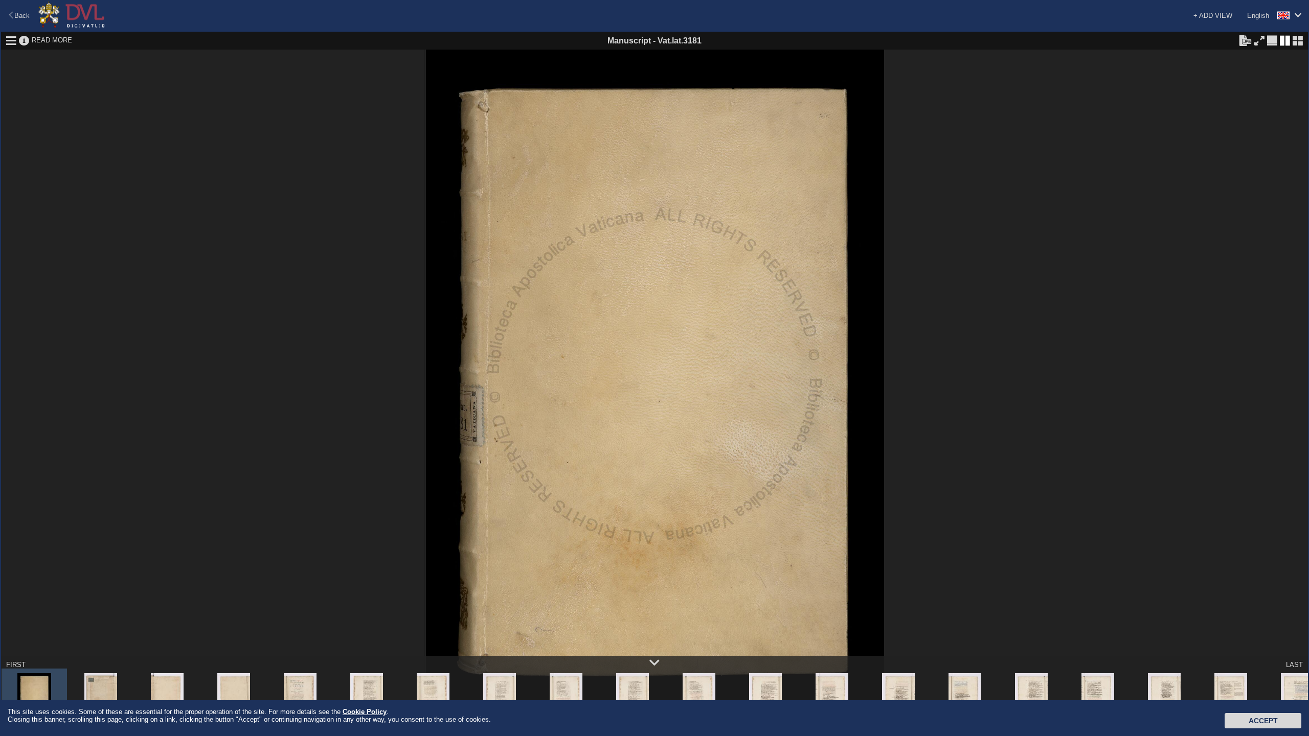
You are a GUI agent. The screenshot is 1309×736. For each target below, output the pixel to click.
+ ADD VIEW (1212, 15)
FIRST (16, 665)
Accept (1263, 721)
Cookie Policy (365, 712)
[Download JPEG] (1245, 40)
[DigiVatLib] (71, 26)
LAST (1294, 665)
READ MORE (52, 40)
